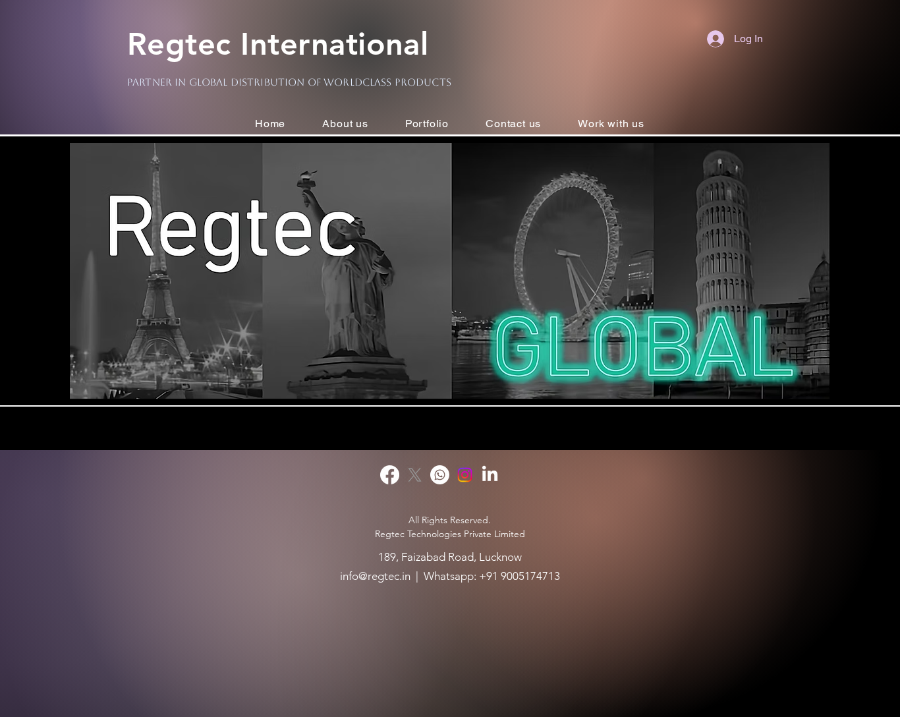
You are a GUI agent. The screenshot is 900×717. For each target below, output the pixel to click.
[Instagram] (464, 474)
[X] (414, 474)
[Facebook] (389, 474)
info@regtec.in (375, 576)
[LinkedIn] (489, 474)
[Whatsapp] (439, 474)
